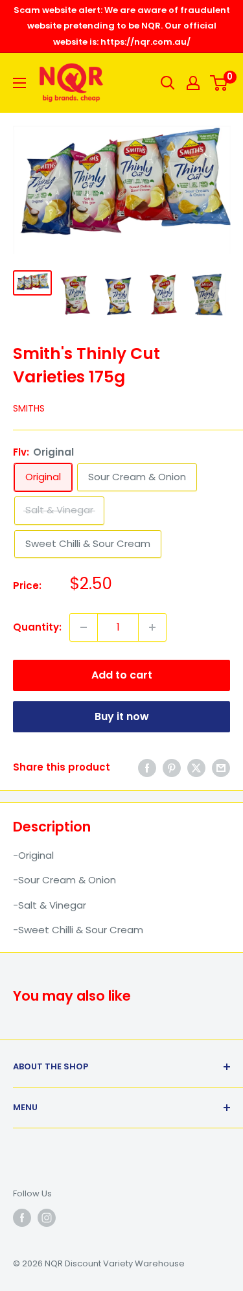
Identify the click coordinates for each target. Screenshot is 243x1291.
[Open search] (168, 83)
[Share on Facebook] (147, 767)
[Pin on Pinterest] (172, 767)
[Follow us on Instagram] (47, 1218)
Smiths (29, 408)
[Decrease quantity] (83, 627)
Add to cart (121, 675)
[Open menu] (19, 83)
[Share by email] (221, 767)
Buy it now (122, 716)
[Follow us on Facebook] (22, 1218)
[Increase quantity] (152, 627)
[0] (219, 83)
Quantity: (37, 627)
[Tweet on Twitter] (196, 767)
